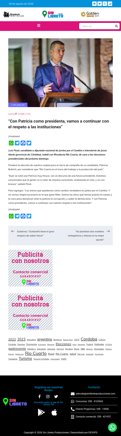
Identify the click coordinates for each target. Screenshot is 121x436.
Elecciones (63, 344)
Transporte (12, 359)
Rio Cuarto (36, 353)
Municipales (99, 349)
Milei (83, 349)
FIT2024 (108, 344)
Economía (42, 344)
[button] (38, 25)
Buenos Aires (68, 340)
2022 (12, 339)
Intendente (41, 349)
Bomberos (57, 340)
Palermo (108, 349)
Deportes (21, 344)
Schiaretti (89, 354)
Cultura (102, 339)
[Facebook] (94, 3)
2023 (21, 339)
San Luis (81, 354)
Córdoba (12, 344)
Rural (51, 353)
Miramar (89, 349)
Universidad (55, 359)
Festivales (99, 344)
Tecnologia (99, 354)
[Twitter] (99, 3)
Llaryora (60, 349)
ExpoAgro (81, 344)
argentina (44, 339)
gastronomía (17, 348)
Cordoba (89, 339)
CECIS (76, 339)
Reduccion (19, 354)
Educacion (50, 344)
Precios (11, 354)
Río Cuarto (62, 353)
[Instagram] (105, 3)
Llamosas (51, 349)
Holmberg (31, 349)
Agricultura (31, 340)
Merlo (76, 349)
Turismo (25, 358)
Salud (73, 353)
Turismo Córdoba (41, 359)
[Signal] (110, 3)
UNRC (64, 359)
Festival (89, 344)
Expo (74, 344)
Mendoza (69, 349)
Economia (31, 344)
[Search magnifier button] (116, 26)
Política (11, 114)
